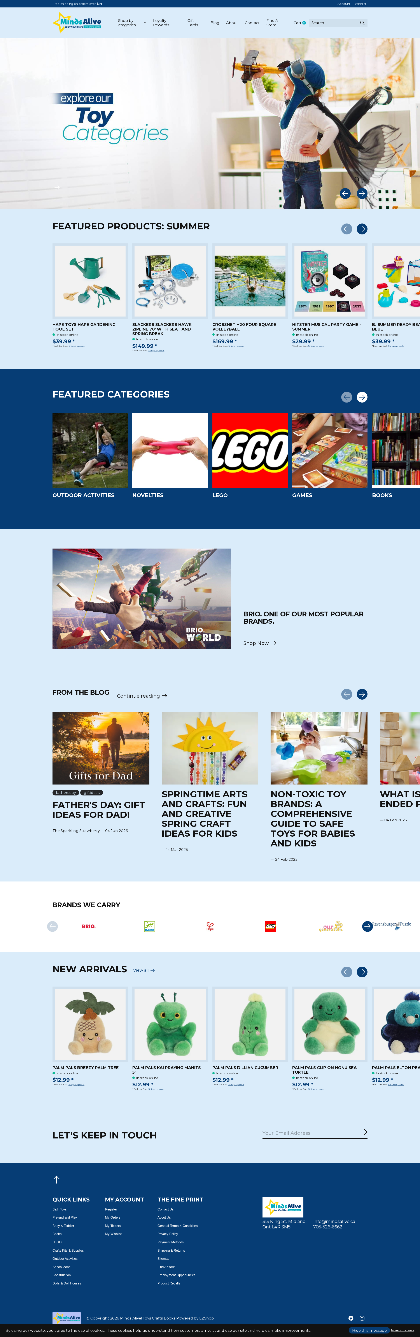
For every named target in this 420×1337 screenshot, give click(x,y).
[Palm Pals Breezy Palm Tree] (90, 1024)
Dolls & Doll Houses (66, 1283)
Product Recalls (169, 1283)
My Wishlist (113, 1234)
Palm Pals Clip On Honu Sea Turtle (324, 1070)
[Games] (330, 450)
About (232, 23)
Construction (61, 1275)
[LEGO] (250, 450)
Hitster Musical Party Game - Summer (326, 327)
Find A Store (272, 22)
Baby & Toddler (63, 1226)
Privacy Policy (168, 1234)
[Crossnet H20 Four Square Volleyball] (250, 281)
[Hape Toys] (210, 926)
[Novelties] (170, 450)
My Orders (113, 1217)
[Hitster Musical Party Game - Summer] (330, 281)
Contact (252, 23)
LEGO (220, 495)
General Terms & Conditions (178, 1226)
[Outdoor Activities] (90, 450)
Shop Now (256, 643)
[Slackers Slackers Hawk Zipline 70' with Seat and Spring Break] (170, 281)
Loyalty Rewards (161, 22)
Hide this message (369, 1330)
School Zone (61, 1267)
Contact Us (166, 1209)
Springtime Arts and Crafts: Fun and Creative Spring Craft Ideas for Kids (204, 813)
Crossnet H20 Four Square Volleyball (244, 327)
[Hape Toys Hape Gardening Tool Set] (90, 281)
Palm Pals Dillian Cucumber (245, 1067)
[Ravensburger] (392, 926)
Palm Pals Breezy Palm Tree (85, 1067)
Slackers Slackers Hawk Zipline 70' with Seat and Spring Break (162, 329)
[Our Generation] (331, 926)
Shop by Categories (126, 22)
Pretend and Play (64, 1217)
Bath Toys (59, 1209)
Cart (301, 23)
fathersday (66, 792)
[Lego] (270, 926)
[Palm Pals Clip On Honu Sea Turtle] (330, 1024)
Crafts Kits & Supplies (68, 1250)
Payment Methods (171, 1242)
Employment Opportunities (177, 1275)
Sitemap (163, 1258)
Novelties (147, 495)
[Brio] (89, 926)
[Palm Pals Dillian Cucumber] (250, 1024)
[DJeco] (149, 926)
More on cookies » (402, 1330)
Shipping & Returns (171, 1250)
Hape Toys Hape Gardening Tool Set (84, 327)
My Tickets (113, 1226)
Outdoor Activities (83, 495)
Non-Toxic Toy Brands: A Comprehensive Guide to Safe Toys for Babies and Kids (313, 818)
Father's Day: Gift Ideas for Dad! (98, 809)
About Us (164, 1217)
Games (302, 495)
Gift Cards (192, 22)
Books (382, 495)
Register (111, 1209)
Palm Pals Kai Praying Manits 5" (166, 1070)
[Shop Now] (141, 599)
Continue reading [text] (140, 696)
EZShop (206, 1318)
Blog (215, 23)
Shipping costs (76, 346)
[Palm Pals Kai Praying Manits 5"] (170, 1024)
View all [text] (144, 971)
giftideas (92, 792)
